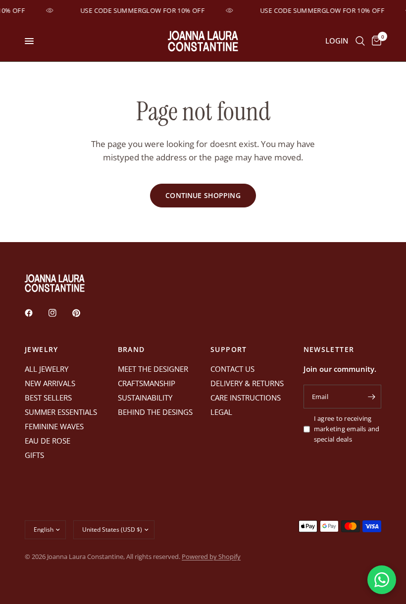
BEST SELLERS (48, 398)
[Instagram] (59, 313)
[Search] (360, 41)
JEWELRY (41, 349)
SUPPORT (228, 349)
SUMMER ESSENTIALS (61, 412)
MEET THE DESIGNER (153, 369)
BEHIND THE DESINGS (155, 412)
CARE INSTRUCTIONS (245, 398)
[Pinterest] (83, 313)
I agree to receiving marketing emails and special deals (347, 429)
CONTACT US (232, 369)
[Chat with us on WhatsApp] (381, 579)
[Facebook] (36, 313)
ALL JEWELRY (46, 369)
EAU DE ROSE (47, 441)
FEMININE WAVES (54, 426)
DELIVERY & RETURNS (247, 383)
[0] (374, 41)
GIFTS (34, 455)
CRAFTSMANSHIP (146, 383)
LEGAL (221, 412)
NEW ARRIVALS (50, 383)
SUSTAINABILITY (145, 398)
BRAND (131, 349)
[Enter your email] (371, 396)
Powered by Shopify (211, 556)
